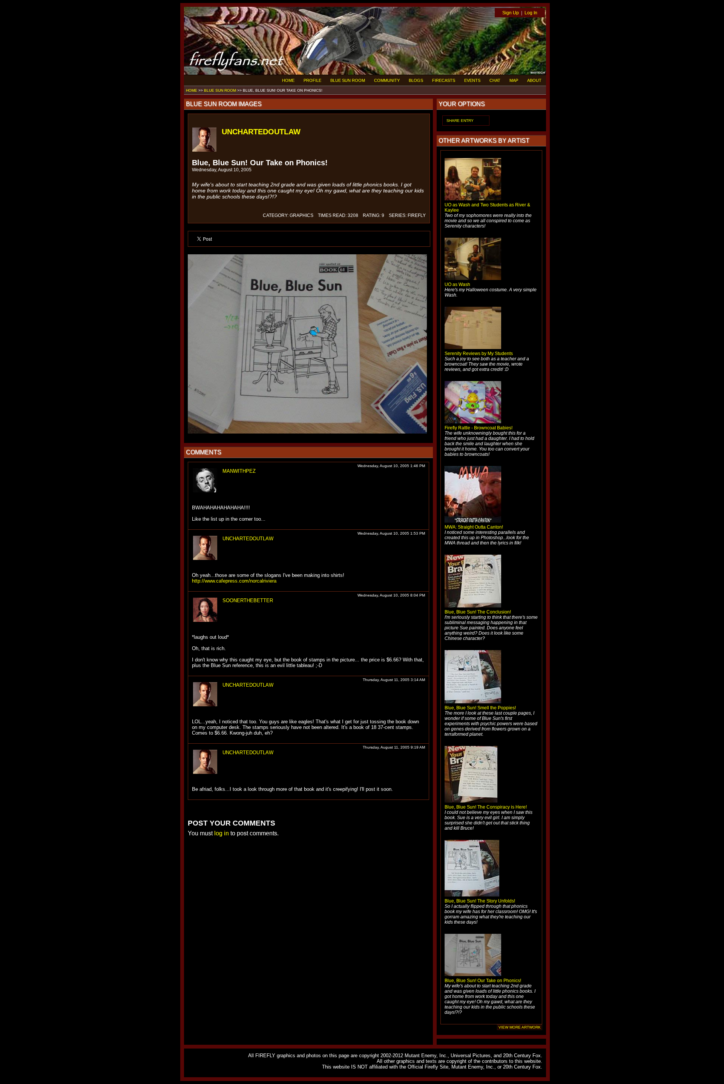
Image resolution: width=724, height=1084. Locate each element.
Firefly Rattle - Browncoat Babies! (478, 428)
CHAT (494, 80)
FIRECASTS (443, 80)
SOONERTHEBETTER (247, 600)
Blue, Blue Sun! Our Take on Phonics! (483, 980)
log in (221, 833)
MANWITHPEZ (239, 471)
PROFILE (312, 80)
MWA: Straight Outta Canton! (474, 527)
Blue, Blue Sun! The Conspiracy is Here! (486, 807)
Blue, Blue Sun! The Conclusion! (478, 612)
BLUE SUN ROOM (347, 80)
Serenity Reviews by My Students (479, 353)
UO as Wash (457, 284)
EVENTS (472, 80)
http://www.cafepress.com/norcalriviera (234, 581)
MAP (513, 80)
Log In (531, 12)
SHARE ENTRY (460, 120)
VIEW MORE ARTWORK (519, 1027)
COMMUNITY (387, 80)
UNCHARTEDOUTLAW (261, 132)
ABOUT (534, 80)
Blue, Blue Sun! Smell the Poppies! (480, 707)
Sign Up (510, 12)
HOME (288, 80)
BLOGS (416, 80)
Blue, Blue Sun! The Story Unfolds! (480, 901)
